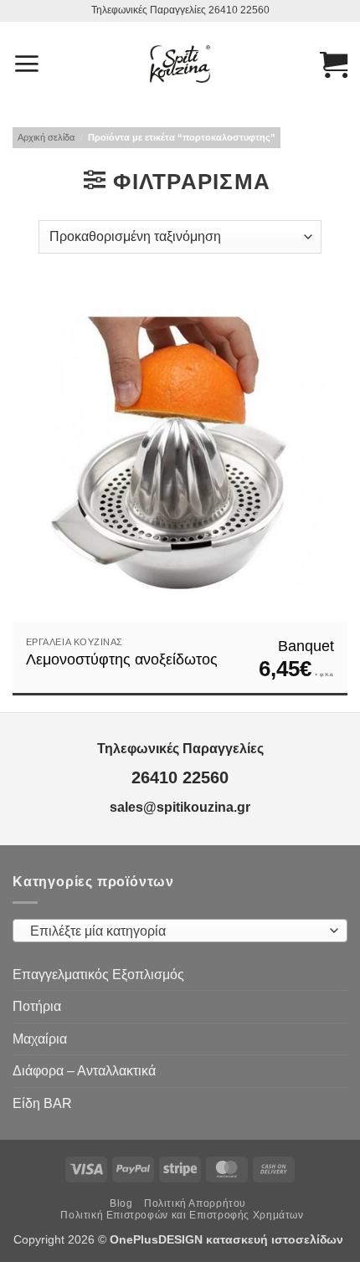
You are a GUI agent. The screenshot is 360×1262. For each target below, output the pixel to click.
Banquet (306, 646)
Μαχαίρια (40, 1039)
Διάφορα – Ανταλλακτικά (84, 1071)
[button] (26, 63)
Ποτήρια (37, 1006)
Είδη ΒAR (42, 1103)
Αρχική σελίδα (46, 137)
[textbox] (175, 931)
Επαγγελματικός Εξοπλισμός (98, 974)
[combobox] (180, 930)
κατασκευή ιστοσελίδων (276, 1239)
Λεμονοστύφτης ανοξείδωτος (122, 659)
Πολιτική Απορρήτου (195, 1203)
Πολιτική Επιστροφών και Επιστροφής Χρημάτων (181, 1215)
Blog (121, 1203)
